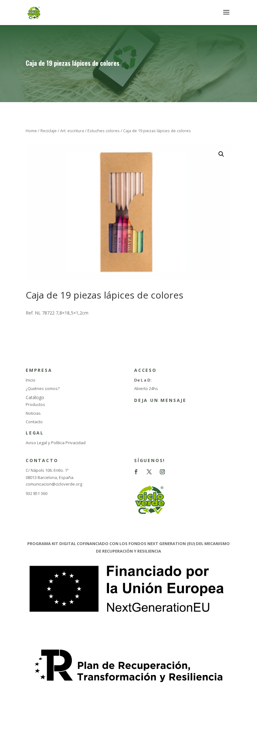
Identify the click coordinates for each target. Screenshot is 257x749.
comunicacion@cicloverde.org (54, 484)
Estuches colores (103, 130)
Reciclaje (48, 130)
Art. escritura (72, 130)
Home (31, 130)
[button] (221, 154)
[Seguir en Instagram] (162, 472)
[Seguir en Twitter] (149, 472)
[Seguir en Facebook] (136, 472)
